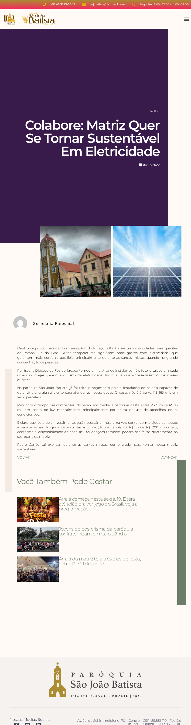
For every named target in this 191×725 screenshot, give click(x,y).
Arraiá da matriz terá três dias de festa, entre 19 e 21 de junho (100, 561)
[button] (186, 19)
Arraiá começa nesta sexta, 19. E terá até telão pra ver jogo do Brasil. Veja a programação (98, 504)
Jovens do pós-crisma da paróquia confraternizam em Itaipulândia (96, 531)
